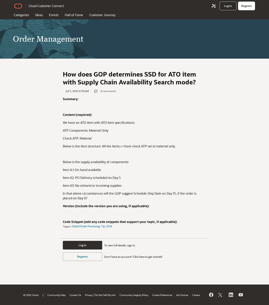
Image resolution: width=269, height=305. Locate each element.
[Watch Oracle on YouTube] (240, 294)
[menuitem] (228, 6)
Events (53, 15)
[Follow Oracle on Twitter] (220, 294)
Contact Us (75, 295)
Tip (103, 226)
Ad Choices (182, 295)
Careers (196, 295)
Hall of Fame (74, 15)
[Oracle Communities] (213, 6)
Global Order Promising (86, 226)
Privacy (89, 295)
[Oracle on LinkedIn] (230, 294)
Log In (82, 245)
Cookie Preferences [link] (162, 295)
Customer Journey (102, 15)
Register (82, 256)
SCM (109, 226)
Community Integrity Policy (134, 295)
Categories (21, 15)
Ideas (39, 15)
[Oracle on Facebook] (210, 294)
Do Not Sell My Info (105, 295)
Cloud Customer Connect (46, 6)
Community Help (56, 295)
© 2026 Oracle (31, 295)
